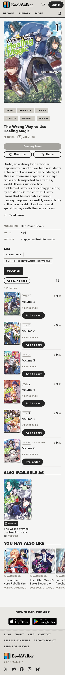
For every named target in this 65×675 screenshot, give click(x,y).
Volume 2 (28, 331)
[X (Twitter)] (6, 669)
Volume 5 (28, 419)
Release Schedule (17, 640)
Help (31, 634)
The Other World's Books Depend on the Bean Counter (42, 581)
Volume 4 (28, 390)
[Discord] (14, 669)
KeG (23, 232)
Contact (44, 634)
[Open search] (60, 13)
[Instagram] (29, 669)
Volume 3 (28, 360)
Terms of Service (16, 646)
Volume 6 (28, 448)
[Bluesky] (37, 669)
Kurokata (48, 239)
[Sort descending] (57, 281)
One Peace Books (32, 226)
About (19, 634)
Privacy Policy (45, 640)
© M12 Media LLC (13, 662)
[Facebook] (22, 669)
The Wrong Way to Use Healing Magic (16, 530)
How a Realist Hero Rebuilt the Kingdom (15, 581)
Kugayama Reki (31, 239)
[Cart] (43, 5)
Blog (7, 634)
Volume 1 (28, 302)
